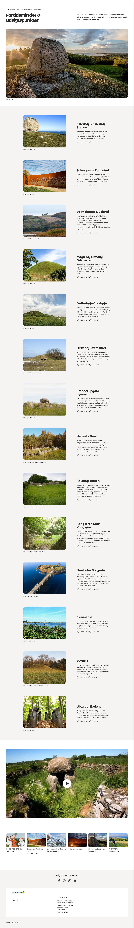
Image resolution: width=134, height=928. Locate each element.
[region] (67, 783)
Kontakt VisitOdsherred (65, 905)
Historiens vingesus (15, 9)
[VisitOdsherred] (18, 892)
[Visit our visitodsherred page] (59, 880)
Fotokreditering (62, 912)
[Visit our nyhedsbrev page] (75, 880)
